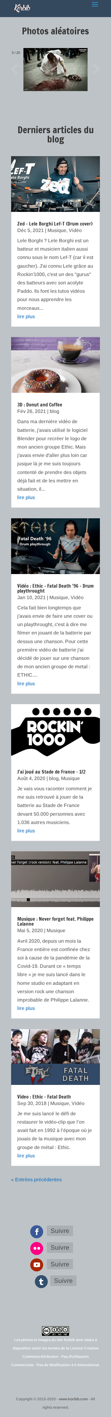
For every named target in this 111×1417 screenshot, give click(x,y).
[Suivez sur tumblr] (41, 1281)
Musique (56, 230)
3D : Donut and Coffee (39, 404)
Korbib (69, 1340)
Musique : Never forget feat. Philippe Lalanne (55, 921)
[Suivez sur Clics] (36, 1248)
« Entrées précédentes (36, 1179)
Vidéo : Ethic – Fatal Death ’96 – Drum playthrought (55, 588)
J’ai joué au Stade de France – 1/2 (51, 771)
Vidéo (75, 230)
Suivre (60, 1230)
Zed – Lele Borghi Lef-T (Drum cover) (54, 223)
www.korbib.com (73, 1399)
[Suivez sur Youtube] (36, 1264)
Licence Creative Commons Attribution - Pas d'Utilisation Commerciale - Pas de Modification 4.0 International (55, 1356)
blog (54, 411)
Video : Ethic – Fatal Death (44, 1096)
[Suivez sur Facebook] (36, 1231)
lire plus (26, 316)
